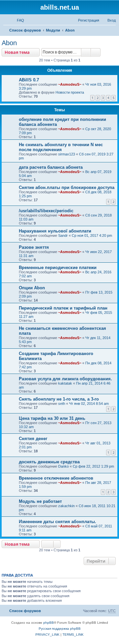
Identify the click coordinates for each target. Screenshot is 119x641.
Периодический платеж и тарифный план (63, 308)
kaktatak (65, 383)
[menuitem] (17, 20)
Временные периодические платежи (58, 267)
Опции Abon (32, 287)
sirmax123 (66, 154)
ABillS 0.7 (29, 79)
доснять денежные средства (49, 461)
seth (61, 404)
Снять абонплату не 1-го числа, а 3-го (59, 399)
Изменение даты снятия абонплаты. (57, 521)
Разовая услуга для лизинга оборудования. (65, 378)
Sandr (63, 235)
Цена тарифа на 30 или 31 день (52, 418)
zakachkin (66, 506)
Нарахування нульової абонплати (55, 231)
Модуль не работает (40, 501)
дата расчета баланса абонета (51, 167)
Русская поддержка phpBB (60, 628)
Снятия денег (33, 438)
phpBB (48, 622)
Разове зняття (34, 247)
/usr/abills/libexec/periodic (46, 210)
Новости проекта (70, 92)
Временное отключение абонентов (56, 478)
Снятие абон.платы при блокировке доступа (66, 187)
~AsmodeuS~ (69, 84)
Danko (63, 466)
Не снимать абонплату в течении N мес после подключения (61, 147)
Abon (9, 42)
